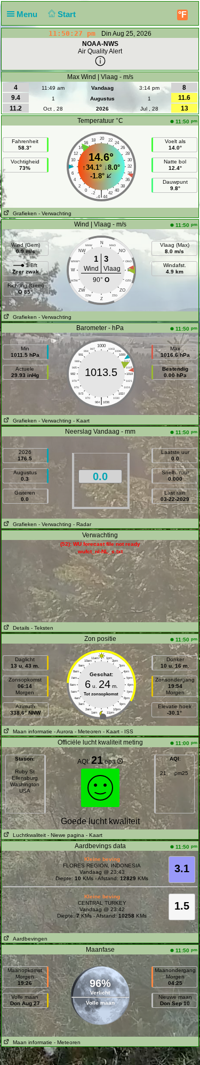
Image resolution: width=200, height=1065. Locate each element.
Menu (28, 14)
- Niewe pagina (65, 835)
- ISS (127, 731)
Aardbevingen (28, 939)
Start (67, 14)
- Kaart (81, 421)
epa (111, 761)
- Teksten (42, 628)
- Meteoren (88, 731)
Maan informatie (31, 731)
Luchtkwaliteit (28, 835)
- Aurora (63, 731)
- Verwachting (54, 213)
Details (19, 628)
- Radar (82, 524)
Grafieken (23, 213)
